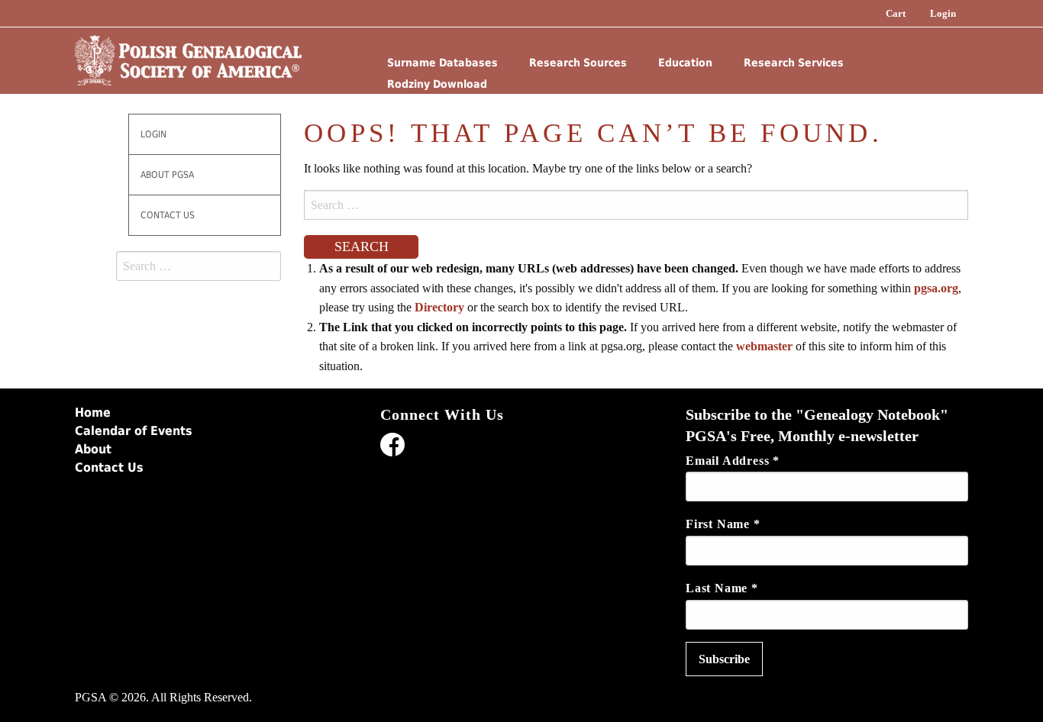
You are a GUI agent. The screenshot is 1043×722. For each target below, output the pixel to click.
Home (93, 412)
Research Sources (578, 62)
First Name (723, 523)
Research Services (794, 62)
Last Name (722, 588)
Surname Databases (442, 62)
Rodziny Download (437, 84)
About (93, 449)
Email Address (733, 460)
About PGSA (167, 174)
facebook (392, 447)
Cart (896, 13)
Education (685, 62)
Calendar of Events (133, 431)
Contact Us (167, 215)
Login (943, 13)
